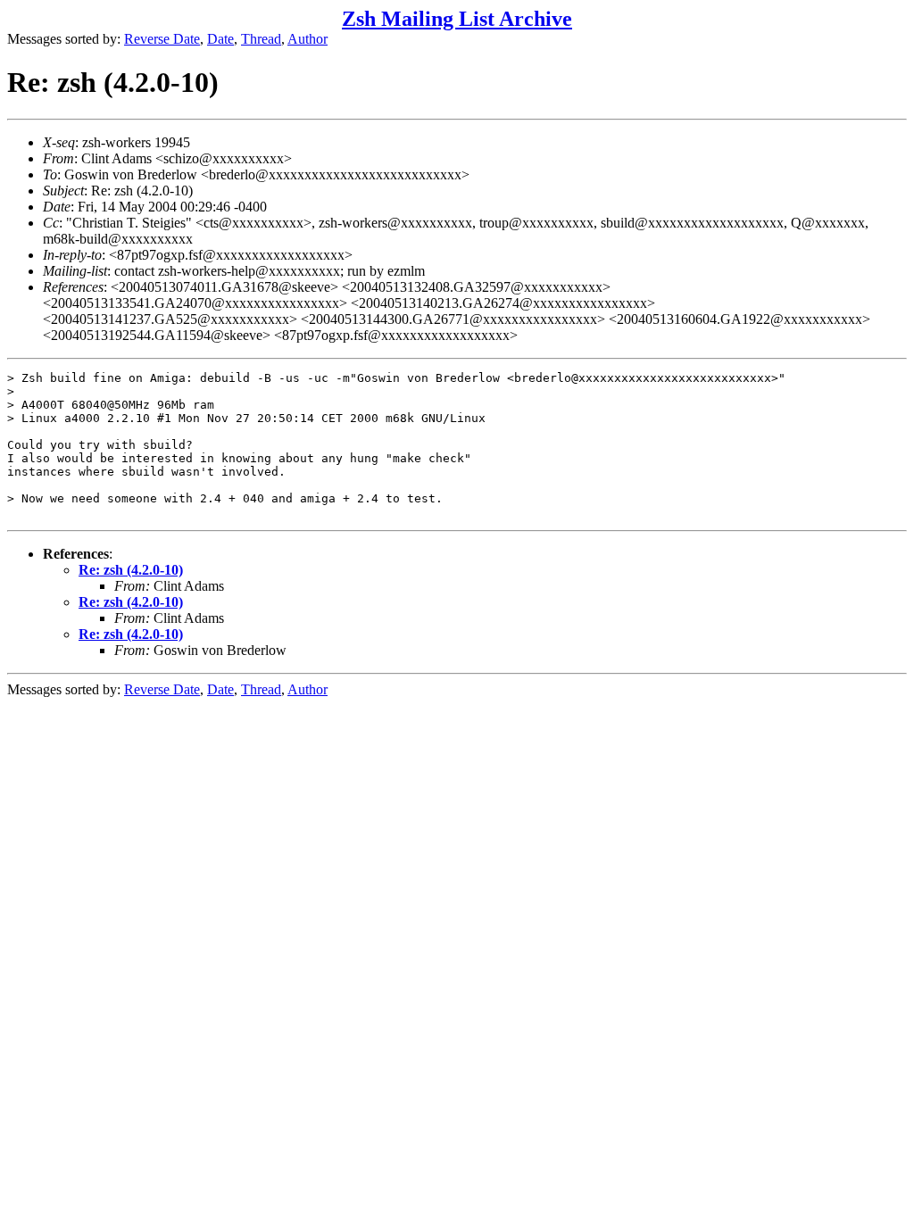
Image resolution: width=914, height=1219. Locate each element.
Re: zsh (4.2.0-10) (131, 569)
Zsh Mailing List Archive (457, 18)
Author (307, 38)
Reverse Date (162, 38)
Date (220, 38)
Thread (261, 38)
